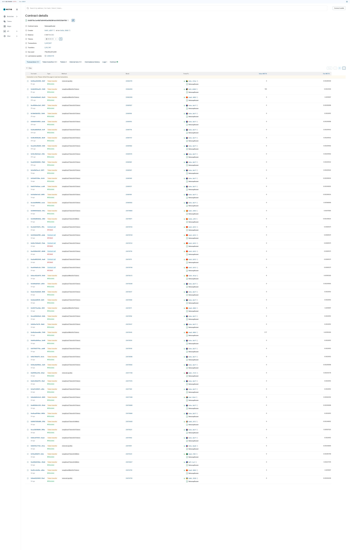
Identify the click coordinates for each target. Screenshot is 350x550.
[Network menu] (17, 9)
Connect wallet (339, 8)
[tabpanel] (185, 274)
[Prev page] (335, 68)
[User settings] (347, 2)
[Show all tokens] (60, 39)
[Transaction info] (28, 81)
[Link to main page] (8, 9)
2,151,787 (48, 47)
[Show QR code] (73, 20)
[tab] (33, 62)
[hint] (26, 26)
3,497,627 (48, 43)
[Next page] (344, 68)
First (329, 68)
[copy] (68, 20)
